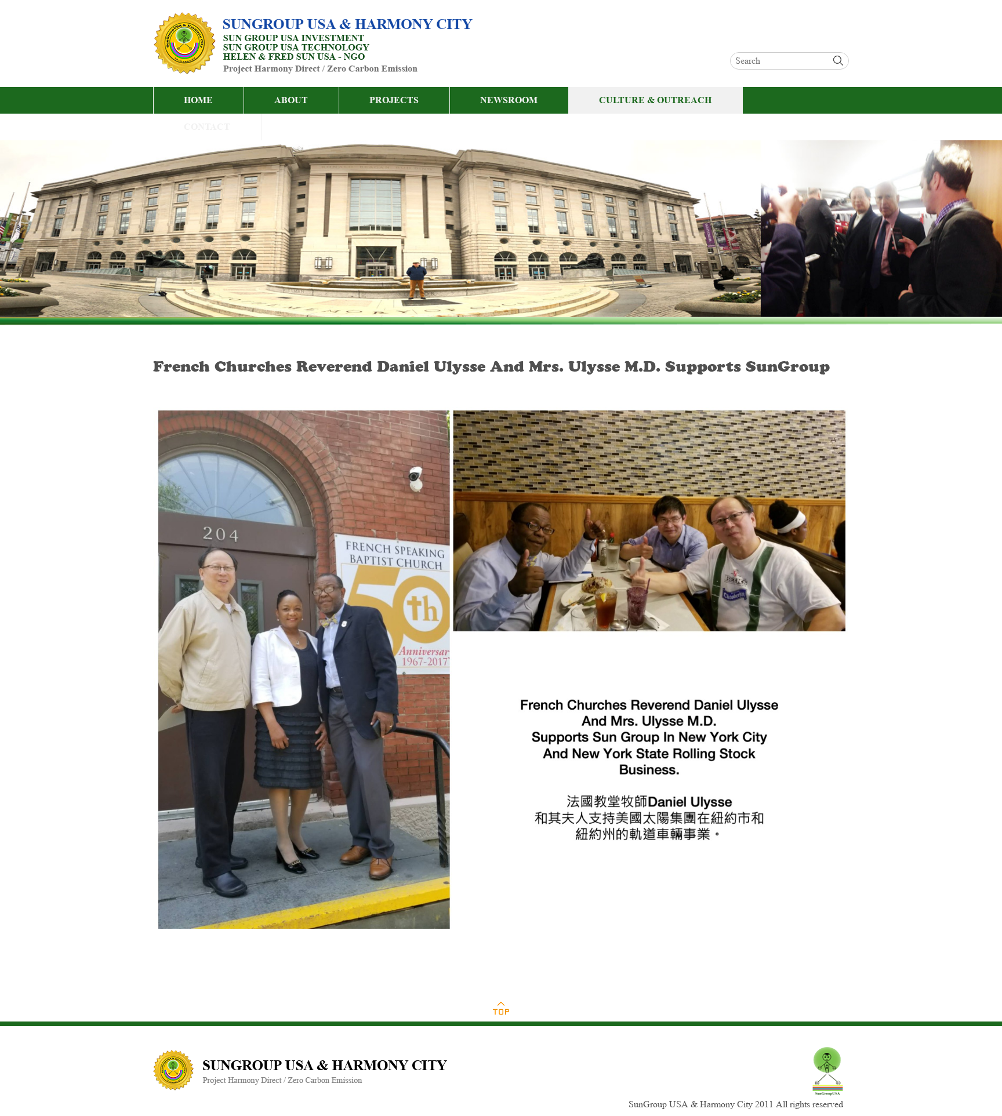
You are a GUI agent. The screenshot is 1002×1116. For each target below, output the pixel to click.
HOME (198, 100)
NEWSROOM (509, 100)
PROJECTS (394, 100)
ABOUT (291, 100)
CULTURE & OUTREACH (655, 100)
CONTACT (207, 126)
